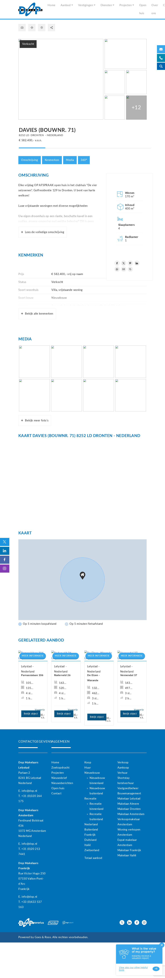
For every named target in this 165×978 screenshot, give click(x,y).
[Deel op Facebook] (117, 263)
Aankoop (123, 767)
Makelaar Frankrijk (129, 850)
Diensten (106, 5)
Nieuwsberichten (62, 783)
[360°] (31, 27)
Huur (87, 767)
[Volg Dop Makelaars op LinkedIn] (129, 922)
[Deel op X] (123, 263)
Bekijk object (31, 714)
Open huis (142, 9)
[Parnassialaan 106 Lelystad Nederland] (33, 656)
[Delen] (51, 27)
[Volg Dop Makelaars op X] (122, 922)
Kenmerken (52, 160)
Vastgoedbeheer (127, 788)
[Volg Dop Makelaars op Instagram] (144, 922)
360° (84, 160)
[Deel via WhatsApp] (117, 269)
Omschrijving (29, 160)
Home (51, 5)
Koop (87, 762)
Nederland (91, 824)
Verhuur (122, 772)
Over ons (154, 9)
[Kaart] (41, 27)
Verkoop (123, 762)
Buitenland (91, 829)
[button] (82, 575)
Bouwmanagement (129, 793)
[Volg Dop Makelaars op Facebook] (136, 922)
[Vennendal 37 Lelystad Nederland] (132, 656)
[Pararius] (38, 922)
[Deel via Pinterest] (130, 263)
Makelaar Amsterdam (131, 814)
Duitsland (90, 840)
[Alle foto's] (22, 27)
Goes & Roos (43, 937)
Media (70, 160)
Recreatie (90, 798)
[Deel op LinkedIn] (137, 263)
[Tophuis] (67, 922)
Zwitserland (91, 850)
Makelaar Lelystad (129, 798)
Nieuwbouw (92, 772)
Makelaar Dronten (129, 809)
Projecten (125, 5)
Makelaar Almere (128, 803)
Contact (56, 793)
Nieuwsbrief (59, 778)
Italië (87, 845)
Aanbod (66, 5)
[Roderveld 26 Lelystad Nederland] (66, 656)
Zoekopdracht (60, 767)
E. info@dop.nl (27, 791)
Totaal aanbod (93, 858)
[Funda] (53, 922)
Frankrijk (90, 834)
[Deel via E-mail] (123, 269)
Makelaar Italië (126, 855)
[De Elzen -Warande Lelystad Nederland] (99, 656)
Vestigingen (85, 5)
